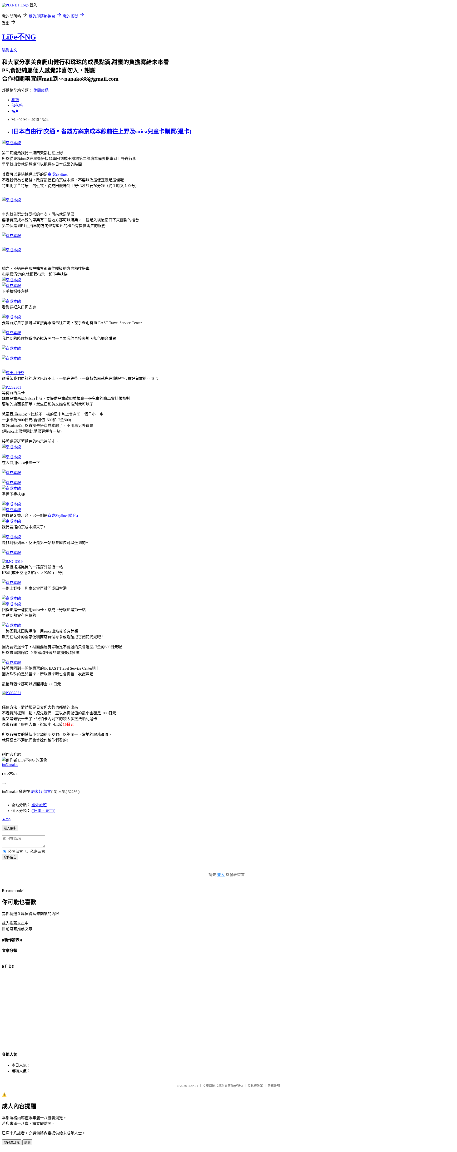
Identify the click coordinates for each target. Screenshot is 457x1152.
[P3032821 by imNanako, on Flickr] (11, 693)
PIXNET (193, 1086)
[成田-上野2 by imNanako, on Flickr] (13, 373)
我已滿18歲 (12, 1142)
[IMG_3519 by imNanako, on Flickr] (12, 561)
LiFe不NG (19, 37)
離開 (27, 1142)
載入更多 (10, 828)
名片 (15, 111)
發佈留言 (10, 857)
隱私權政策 (255, 1086)
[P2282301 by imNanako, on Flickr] (11, 387)
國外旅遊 (39, 805)
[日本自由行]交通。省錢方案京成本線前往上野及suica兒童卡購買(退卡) (101, 131)
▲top (6, 819)
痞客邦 (36, 792)
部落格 (17, 106)
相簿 (15, 100)
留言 (47, 792)
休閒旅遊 (41, 90)
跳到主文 (9, 50)
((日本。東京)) (43, 811)
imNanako (10, 765)
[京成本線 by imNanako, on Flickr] (11, 143)
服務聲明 (274, 1086)
